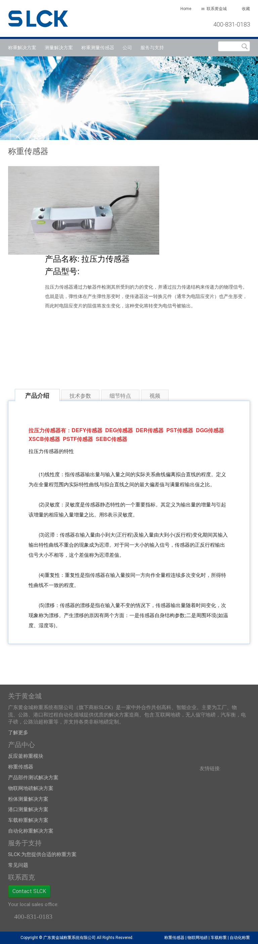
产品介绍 (37, 395)
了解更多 (18, 733)
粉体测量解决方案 (28, 799)
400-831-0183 (231, 24)
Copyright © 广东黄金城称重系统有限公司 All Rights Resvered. (76, 937)
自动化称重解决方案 (30, 831)
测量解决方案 (59, 47)
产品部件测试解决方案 (33, 778)
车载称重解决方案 (28, 820)
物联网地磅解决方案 (30, 788)
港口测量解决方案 (28, 809)
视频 (154, 395)
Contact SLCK (29, 891)
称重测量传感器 (97, 47)
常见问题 (18, 865)
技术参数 (80, 395)
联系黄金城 (217, 8)
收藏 (246, 8)
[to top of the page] (11, 938)
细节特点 (120, 395)
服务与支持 (152, 47)
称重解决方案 (22, 47)
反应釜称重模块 (25, 756)
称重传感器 (20, 767)
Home (185, 8)
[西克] (42, 17)
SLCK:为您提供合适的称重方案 (42, 854)
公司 (127, 47)
